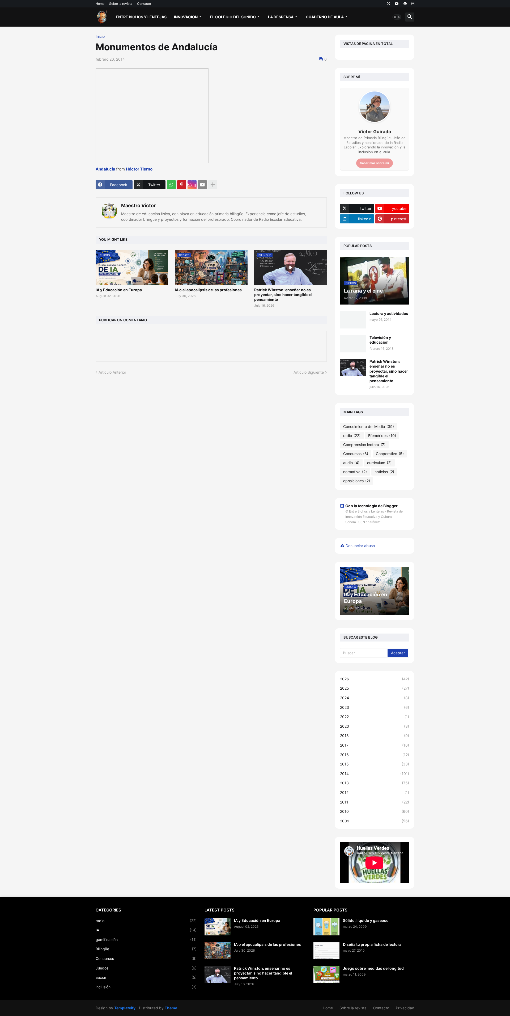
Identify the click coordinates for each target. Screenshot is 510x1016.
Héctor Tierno (139, 169)
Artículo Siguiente (309, 372)
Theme (171, 1008)
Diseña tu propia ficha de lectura (372, 944)
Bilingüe (146, 949)
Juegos (146, 968)
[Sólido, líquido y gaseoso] (326, 926)
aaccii (146, 977)
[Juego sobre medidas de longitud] (326, 974)
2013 (374, 783)
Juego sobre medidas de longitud (373, 968)
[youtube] (397, 3)
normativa (355, 471)
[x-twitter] (388, 3)
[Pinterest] (181, 184)
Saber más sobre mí (374, 163)
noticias (384, 471)
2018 (374, 735)
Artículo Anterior (112, 372)
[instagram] (412, 3)
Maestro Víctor (138, 205)
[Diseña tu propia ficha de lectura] (326, 950)
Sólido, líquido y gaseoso (366, 920)
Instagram (193, 184)
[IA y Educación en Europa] (218, 926)
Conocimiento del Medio (368, 426)
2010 (374, 811)
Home (100, 4)
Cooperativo (390, 453)
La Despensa (281, 17)
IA (146, 930)
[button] (396, 17)
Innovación (186, 17)
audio (351, 462)
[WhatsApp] (171, 184)
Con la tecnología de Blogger (371, 505)
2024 (374, 698)
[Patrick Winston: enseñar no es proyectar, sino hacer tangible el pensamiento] (353, 367)
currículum (379, 462)
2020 (374, 726)
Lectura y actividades (388, 313)
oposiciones (356, 480)
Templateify (124, 1008)
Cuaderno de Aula (325, 17)
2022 (374, 716)
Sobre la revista (120, 4)
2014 (374, 773)
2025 (374, 688)
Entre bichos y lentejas (141, 17)
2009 (374, 821)
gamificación (146, 939)
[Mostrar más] (212, 184)
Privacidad (405, 1008)
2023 (374, 707)
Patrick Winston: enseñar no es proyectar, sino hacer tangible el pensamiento (283, 295)
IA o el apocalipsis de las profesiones (208, 290)
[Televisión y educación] (353, 343)
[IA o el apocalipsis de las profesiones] (218, 950)
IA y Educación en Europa (119, 290)
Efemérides (382, 435)
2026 (374, 679)
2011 (374, 802)
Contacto (144, 4)
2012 (374, 792)
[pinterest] (405, 3)
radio (351, 435)
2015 (374, 764)
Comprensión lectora (364, 444)
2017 (374, 745)
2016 (374, 754)
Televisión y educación (380, 339)
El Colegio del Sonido (233, 17)
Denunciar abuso (360, 545)
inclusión (146, 987)
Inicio (100, 36)
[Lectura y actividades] (353, 319)
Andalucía (105, 169)
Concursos (355, 453)
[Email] (202, 184)
